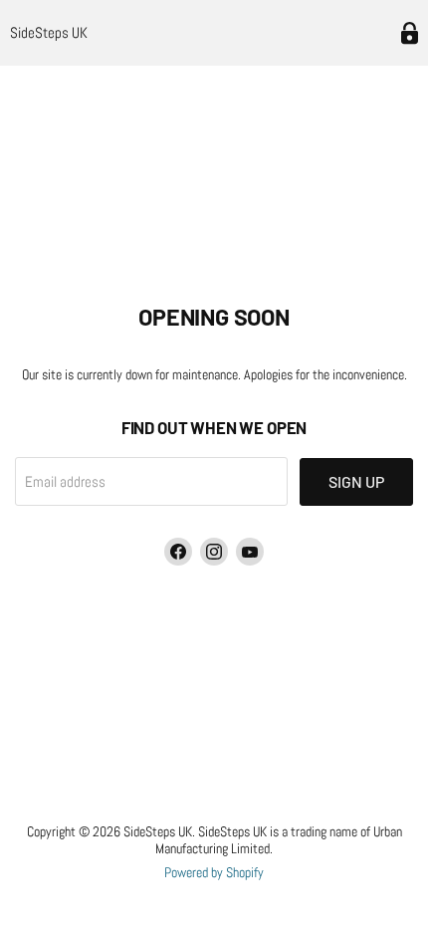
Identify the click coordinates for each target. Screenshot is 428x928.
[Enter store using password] (409, 33)
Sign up (356, 481)
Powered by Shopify (214, 872)
